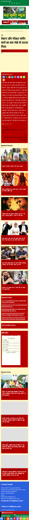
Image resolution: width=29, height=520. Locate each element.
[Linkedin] (12, 77)
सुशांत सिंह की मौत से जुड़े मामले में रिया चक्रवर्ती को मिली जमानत (15, 137)
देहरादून (14, 163)
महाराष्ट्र (9, 187)
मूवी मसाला (13, 187)
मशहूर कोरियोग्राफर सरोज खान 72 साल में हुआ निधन (13, 130)
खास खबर (11, 163)
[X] (6, 77)
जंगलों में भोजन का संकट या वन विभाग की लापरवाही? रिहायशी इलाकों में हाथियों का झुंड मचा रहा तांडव (14, 408)
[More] (3, 80)
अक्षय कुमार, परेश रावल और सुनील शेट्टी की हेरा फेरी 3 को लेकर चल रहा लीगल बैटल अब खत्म (14, 228)
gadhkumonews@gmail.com (8, 496)
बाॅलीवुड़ (2, 35)
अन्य (3, 163)
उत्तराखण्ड (6, 163)
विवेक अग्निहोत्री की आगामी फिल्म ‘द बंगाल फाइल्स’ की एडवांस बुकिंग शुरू (14, 179)
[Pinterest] (15, 77)
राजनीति (24, 163)
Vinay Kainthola (5, 50)
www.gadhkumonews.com (13, 498)
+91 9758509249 (9, 493)
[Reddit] (9, 77)
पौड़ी (14, 389)
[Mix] (21, 77)
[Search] (27, 27)
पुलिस (13, 443)
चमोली (18, 469)
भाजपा (21, 163)
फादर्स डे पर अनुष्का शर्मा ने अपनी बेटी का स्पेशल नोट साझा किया (14, 277)
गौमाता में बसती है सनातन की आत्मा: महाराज (14, 154)
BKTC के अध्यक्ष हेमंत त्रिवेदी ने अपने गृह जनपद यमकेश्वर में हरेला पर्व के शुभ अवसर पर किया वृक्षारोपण (14, 381)
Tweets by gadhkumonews (8, 510)
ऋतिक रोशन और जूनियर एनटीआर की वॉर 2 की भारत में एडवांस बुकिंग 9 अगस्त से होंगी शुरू (14, 203)
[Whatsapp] (24, 77)
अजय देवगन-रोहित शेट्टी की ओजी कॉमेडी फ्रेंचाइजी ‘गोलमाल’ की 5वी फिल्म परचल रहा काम (14, 253)
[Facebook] (3, 77)
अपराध (6, 443)
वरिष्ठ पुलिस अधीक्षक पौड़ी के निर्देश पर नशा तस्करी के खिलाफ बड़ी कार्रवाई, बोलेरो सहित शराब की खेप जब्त (14, 434)
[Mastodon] (18, 77)
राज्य (3, 164)
